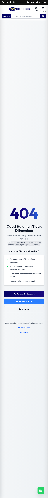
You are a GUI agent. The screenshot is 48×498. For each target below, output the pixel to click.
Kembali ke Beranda (25, 294)
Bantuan (25, 309)
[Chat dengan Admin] (41, 490)
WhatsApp (25, 327)
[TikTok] (10, 2)
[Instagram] (14, 2)
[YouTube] (7, 2)
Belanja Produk (25, 301)
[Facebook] (3, 2)
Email (25, 332)
